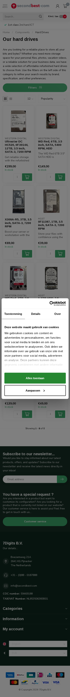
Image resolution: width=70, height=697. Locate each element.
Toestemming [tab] (13, 313)
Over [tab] (57, 313)
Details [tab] (35, 313)
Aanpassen (33, 390)
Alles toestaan (35, 378)
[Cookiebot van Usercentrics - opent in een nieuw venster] (50, 303)
